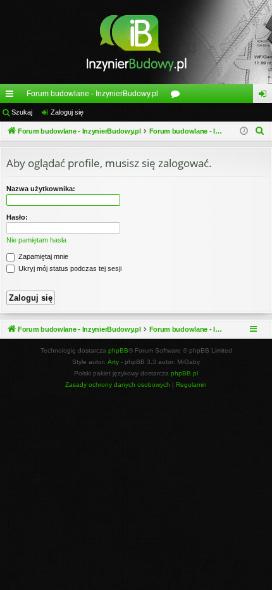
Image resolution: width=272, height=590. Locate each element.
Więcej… (12, 96)
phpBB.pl (184, 373)
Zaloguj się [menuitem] (265, 96)
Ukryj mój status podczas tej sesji (68, 268)
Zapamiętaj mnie (42, 256)
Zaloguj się (67, 112)
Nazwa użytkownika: (40, 188)
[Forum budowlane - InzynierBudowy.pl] (136, 42)
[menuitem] (260, 131)
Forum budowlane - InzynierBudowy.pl (92, 93)
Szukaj (21, 112)
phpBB (118, 350)
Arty (113, 361)
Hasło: (17, 217)
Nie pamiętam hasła (36, 240)
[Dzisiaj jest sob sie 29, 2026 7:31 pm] (244, 131)
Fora (178, 96)
